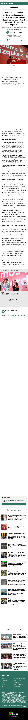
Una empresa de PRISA (14, 713)
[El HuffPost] (8, 3)
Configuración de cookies (19, 678)
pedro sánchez (21, 315)
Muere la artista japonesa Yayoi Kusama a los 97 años (16, 526)
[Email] (17, 300)
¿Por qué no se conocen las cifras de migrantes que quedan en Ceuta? (19, 655)
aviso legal (16, 682)
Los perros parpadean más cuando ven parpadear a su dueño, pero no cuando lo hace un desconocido (17, 573)
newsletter (4, 684)
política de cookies (18, 680)
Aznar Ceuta (22, 0)
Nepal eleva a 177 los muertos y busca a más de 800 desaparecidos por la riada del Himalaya (17, 546)
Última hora (23, 3)
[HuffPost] (6, 675)
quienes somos (5, 680)
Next (25, 283)
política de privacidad (18, 684)
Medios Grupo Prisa (14, 716)
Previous (2, 283)
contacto (4, 682)
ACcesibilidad (17, 686)
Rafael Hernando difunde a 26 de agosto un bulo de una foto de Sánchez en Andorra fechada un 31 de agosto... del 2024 (17, 554)
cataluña (13, 315)
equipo (3, 678)
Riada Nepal (9, 0)
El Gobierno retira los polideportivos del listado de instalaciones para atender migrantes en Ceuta (19, 646)
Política (14, 8)
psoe (8, 315)
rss (2, 686)
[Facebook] (10, 300)
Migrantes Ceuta (16, 0)
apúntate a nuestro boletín (14, 504)
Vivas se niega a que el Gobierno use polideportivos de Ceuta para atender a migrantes (20, 666)
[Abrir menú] (2, 3)
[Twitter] (13, 300)
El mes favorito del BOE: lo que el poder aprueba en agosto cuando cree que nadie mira (20, 637)
